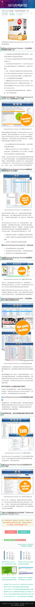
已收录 (13, 14)
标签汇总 (27, 603)
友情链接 (16, 605)
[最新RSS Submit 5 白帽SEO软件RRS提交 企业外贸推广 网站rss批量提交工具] (26, 571)
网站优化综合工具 (20, 540)
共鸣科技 (16, 603)
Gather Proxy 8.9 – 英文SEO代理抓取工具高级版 (25, 545)
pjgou (12, 13)
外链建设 (5, 13)
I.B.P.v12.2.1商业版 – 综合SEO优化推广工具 (15, 11)
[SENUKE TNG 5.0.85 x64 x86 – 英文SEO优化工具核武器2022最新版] (9, 555)
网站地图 (22, 605)
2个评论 (20, 14)
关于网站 (22, 603)
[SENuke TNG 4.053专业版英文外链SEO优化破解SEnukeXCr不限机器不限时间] (26, 555)
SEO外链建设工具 (9, 540)
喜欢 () (12, 532)
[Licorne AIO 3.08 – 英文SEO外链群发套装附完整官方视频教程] (9, 571)
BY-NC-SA (11, 522)
